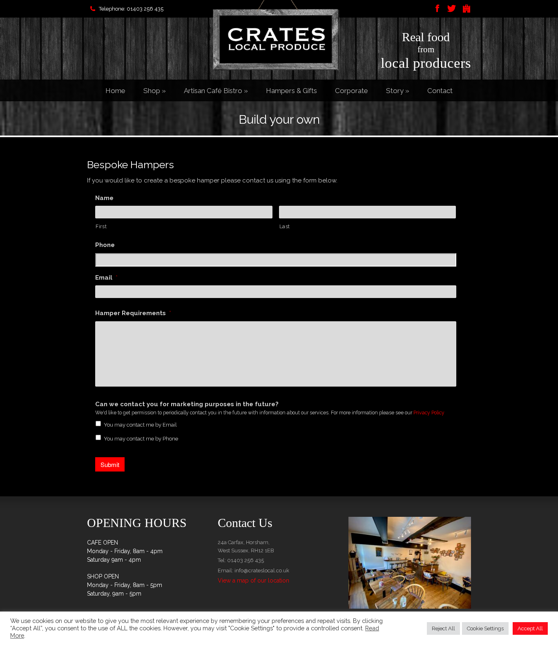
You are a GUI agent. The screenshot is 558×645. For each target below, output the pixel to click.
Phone (105, 245)
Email (106, 277)
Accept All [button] (530, 628)
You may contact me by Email (140, 425)
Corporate (351, 91)
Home (115, 91)
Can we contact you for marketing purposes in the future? (187, 404)
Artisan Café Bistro (216, 91)
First (101, 226)
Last (284, 226)
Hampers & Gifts (291, 91)
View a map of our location (253, 580)
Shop (154, 91)
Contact (440, 91)
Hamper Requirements (133, 313)
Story (397, 91)
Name (104, 198)
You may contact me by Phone (141, 439)
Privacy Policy (428, 413)
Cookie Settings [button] (485, 628)
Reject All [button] (443, 628)
